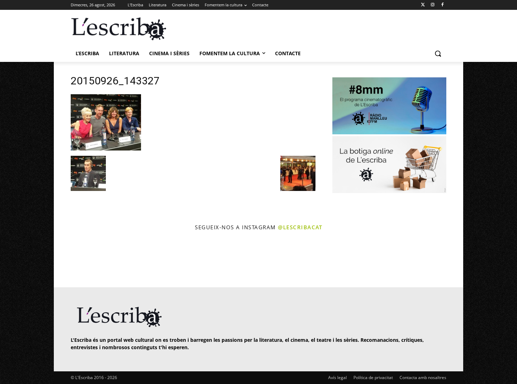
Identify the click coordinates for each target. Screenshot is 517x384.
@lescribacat (300, 227)
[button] (437, 53)
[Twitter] (423, 5)
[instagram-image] (78, 260)
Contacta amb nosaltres (423, 377)
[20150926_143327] (106, 149)
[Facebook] (442, 5)
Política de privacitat (373, 377)
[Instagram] (432, 5)
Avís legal (337, 377)
